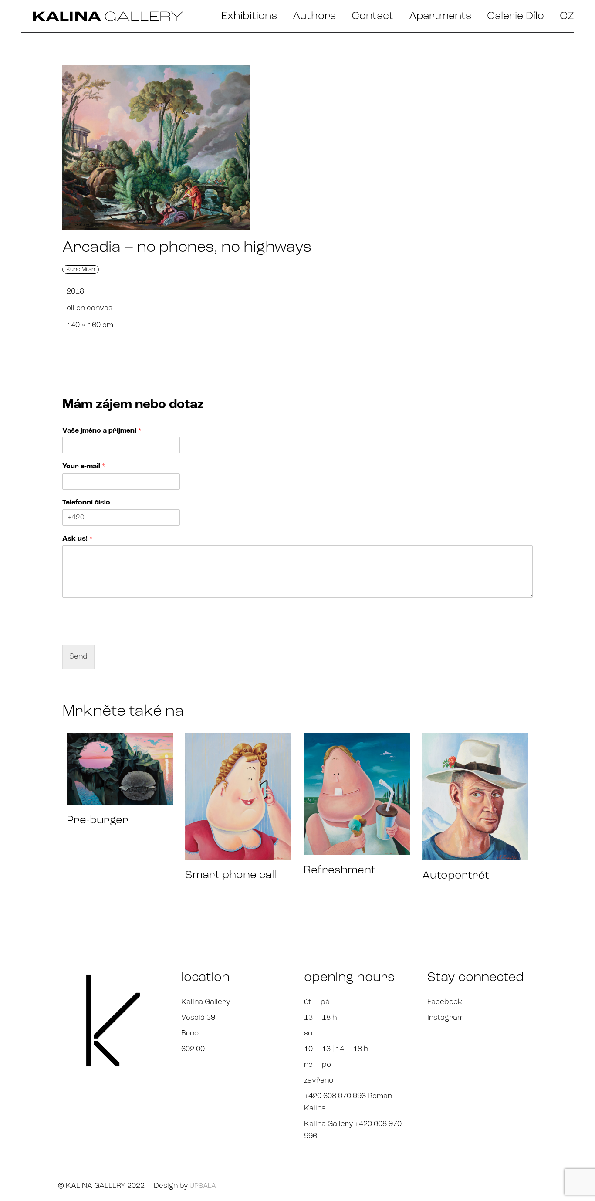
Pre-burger (97, 820)
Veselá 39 (198, 1018)
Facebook (444, 1002)
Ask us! (77, 538)
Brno (190, 1033)
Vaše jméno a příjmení (102, 430)
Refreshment (339, 870)
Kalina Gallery (205, 1002)
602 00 (193, 1049)
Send (78, 656)
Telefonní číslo (86, 502)
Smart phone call (230, 875)
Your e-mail (83, 466)
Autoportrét (455, 876)
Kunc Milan (80, 269)
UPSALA (202, 1186)
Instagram (445, 1018)
